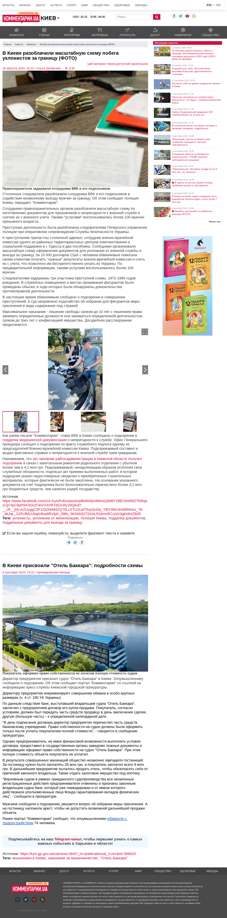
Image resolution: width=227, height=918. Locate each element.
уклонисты (21, 518)
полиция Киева (93, 518)
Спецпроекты (192, 5)
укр (218, 5)
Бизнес (25, 5)
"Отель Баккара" (114, 858)
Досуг (41, 5)
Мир (84, 5)
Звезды (141, 5)
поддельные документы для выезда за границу (42, 522)
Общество (101, 5)
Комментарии (26, 910)
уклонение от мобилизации (55, 518)
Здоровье (122, 5)
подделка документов (127, 518)
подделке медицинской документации (34, 440)
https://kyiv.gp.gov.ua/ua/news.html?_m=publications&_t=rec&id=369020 (78, 854)
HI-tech (56, 5)
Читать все (214, 221)
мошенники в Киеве (29, 858)
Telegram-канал (68, 839)
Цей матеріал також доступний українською (117, 64)
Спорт (72, 5)
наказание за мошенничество (73, 858)
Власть (8, 5)
